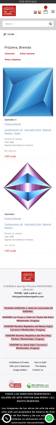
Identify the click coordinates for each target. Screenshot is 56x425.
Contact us (37, 370)
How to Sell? (40, 362)
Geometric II (10, 120)
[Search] (50, 24)
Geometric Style (32, 130)
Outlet (17, 133)
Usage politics (20, 370)
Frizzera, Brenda (12, 124)
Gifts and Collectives (20, 366)
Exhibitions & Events (19, 362)
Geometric (9, 214)
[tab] (9, 54)
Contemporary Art (13, 130)
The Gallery (40, 366)
